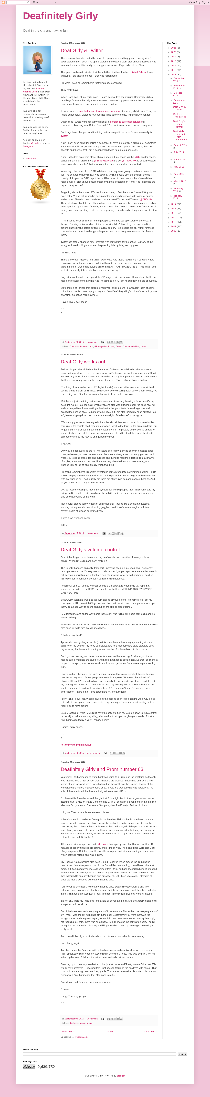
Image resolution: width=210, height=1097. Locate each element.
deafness (74, 1023)
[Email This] (108, 342)
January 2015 (177, 197)
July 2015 (179, 152)
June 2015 (179, 159)
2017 (174, 65)
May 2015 (179, 166)
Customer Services (79, 346)
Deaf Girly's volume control (90, 549)
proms (90, 1023)
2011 (174, 217)
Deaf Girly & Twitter (82, 50)
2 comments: (93, 533)
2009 (174, 226)
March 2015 (180, 181)
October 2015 (177, 94)
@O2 (137, 157)
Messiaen (103, 844)
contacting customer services (126, 121)
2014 (174, 204)
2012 (174, 213)
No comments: (93, 753)
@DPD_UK (146, 199)
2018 (174, 61)
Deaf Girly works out (83, 361)
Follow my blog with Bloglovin (76, 744)
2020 (174, 52)
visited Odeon (138, 72)
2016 (174, 70)
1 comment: (92, 342)
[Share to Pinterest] (121, 342)
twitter (143, 346)
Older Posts (151, 1031)
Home (109, 1031)
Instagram (28, 146)
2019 (174, 56)
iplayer (111, 346)
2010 (174, 222)
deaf (91, 346)
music (82, 1023)
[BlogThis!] (111, 342)
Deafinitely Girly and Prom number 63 (102, 769)
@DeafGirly (36, 143)
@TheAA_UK (129, 160)
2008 (174, 230)
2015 (174, 74)
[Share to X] (114, 342)
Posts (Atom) (81, 1037)
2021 (174, 47)
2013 (174, 208)
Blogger (121, 1075)
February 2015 (178, 190)
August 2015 (180, 145)
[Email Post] (102, 342)
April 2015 (179, 174)
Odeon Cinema (123, 346)
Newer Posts (68, 1031)
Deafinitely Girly (60, 15)
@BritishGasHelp (103, 160)
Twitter (64, 135)
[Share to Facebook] (118, 342)
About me (31, 158)
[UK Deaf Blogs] (40, 203)
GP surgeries (100, 346)
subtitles (135, 346)
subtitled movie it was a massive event (99, 111)
